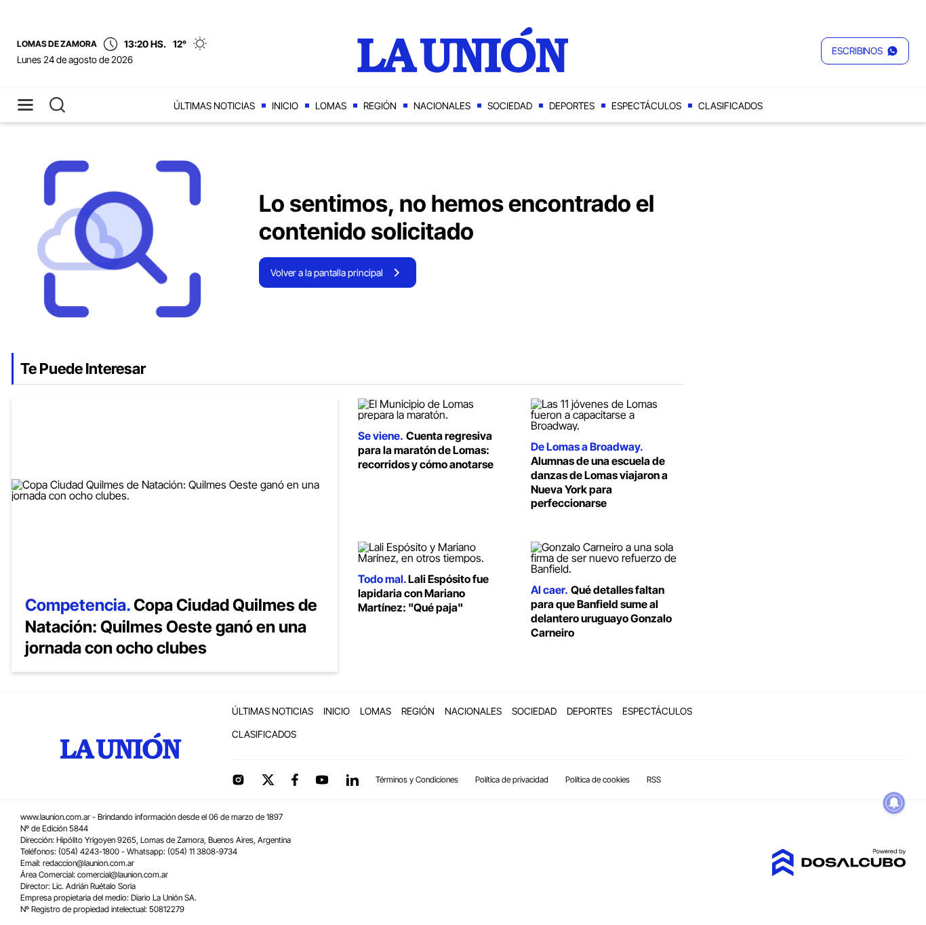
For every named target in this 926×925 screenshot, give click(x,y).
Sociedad (509, 105)
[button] (865, 50)
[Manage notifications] (894, 803)
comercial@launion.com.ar (122, 874)
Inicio (285, 105)
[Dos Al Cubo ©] (838, 872)
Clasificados (730, 105)
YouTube (322, 780)
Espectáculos (646, 105)
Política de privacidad (511, 779)
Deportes (572, 105)
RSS (654, 779)
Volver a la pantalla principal (326, 272)
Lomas (330, 105)
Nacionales (442, 105)
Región (380, 105)
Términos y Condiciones (417, 779)
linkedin (352, 780)
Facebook (294, 780)
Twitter (268, 779)
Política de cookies (597, 779)
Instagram (238, 780)
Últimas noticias (214, 105)
